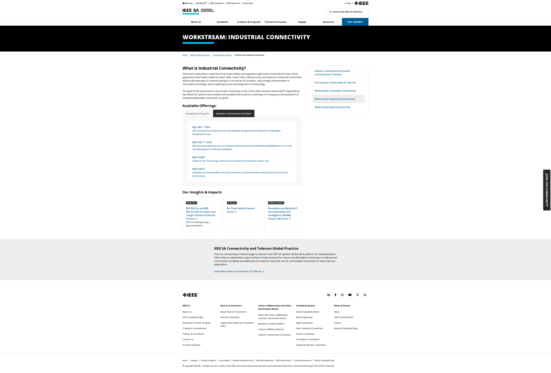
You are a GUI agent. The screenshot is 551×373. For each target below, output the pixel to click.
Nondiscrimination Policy (243, 360)
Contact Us (188, 339)
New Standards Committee (309, 328)
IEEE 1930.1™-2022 (242, 146)
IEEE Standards (217, 3)
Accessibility (224, 360)
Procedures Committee (307, 339)
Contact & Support (208, 360)
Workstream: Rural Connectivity (332, 107)
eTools (348, 3)
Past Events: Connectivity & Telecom (335, 82)
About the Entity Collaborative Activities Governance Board (273, 316)
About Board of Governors (233, 311)
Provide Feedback (191, 344)
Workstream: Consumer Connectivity (335, 90)
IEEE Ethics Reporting (264, 360)
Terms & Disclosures (303, 360)
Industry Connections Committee (274, 334)
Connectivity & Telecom (222, 55)
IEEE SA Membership (193, 317)
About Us (187, 311)
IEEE (201, 3)
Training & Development (195, 328)
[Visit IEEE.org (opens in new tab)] (190, 295)
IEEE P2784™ (230, 159)
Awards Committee (229, 317)
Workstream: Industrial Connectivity (335, 99)
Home (185, 55)
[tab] (197, 113)
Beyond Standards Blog (345, 328)
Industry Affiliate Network (271, 329)
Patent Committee (305, 333)
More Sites (248, 3)
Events (337, 322)
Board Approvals (304, 317)
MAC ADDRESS (355, 21)
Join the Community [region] (547, 190)
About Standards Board (307, 311)
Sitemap (194, 360)
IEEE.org (188, 3)
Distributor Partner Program (197, 322)
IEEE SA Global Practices (200, 55)
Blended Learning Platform (271, 323)
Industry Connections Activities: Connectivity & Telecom (333, 72)
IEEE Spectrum (233, 3)
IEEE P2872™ (240, 172)
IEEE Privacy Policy (284, 360)
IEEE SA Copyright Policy (324, 360)
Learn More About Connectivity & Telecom (238, 271)
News (337, 311)
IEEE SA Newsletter (344, 317)
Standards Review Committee (311, 344)
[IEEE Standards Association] (198, 12)
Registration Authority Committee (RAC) (237, 324)
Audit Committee (304, 322)
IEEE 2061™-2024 (236, 131)
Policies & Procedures (193, 333)
